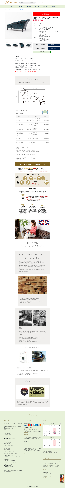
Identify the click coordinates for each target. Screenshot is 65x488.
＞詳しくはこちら (26, 432)
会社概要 (53, 6)
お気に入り (45, 6)
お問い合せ (54, 44)
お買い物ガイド (37, 6)
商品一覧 (20, 6)
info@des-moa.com (48, 476)
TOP (11, 6)
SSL (47, 465)
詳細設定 (31, 2)
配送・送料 (29, 6)
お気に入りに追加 (42, 51)
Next (30, 25)
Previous (7, 25)
